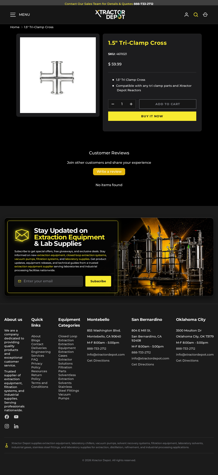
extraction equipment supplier (33, 266)
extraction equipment (51, 255)
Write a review (109, 171)
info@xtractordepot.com (106, 354)
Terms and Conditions (39, 385)
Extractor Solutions (65, 361)
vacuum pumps (24, 259)
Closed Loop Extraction (67, 338)
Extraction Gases (66, 354)
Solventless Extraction (67, 377)
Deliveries (39, 348)
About (36, 336)
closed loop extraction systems (86, 255)
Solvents (65, 383)
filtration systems (47, 259)
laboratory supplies (77, 259)
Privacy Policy (36, 365)
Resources (39, 371)
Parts (62, 371)
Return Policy (36, 377)
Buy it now (152, 116)
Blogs (35, 340)
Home (15, 27)
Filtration (65, 367)
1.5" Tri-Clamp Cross (38, 27)
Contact (37, 344)
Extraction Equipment (67, 346)
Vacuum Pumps (64, 396)
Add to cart (167, 104)
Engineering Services (41, 354)
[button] (205, 14)
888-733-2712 (143, 4)
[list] (58, 75)
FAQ (34, 359)
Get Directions (98, 360)
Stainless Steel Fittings (68, 388)
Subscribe (98, 281)
